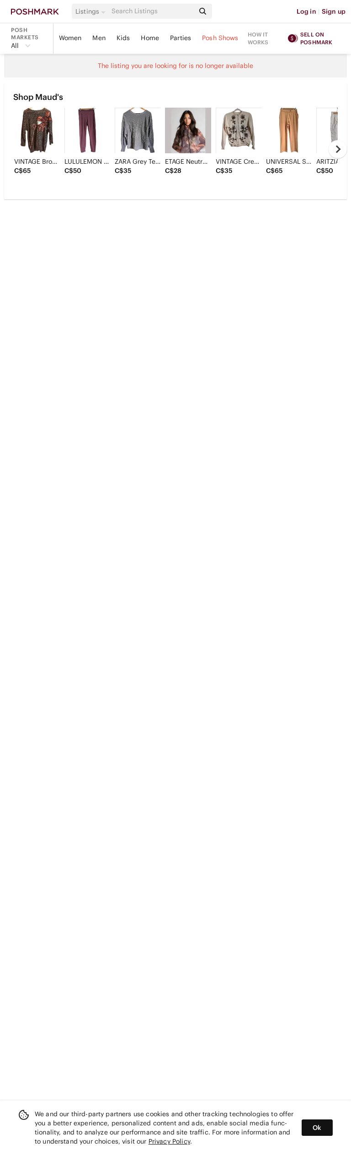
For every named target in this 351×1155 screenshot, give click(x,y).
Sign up (334, 11)
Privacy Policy (169, 1141)
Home (150, 38)
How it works (258, 38)
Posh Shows (220, 38)
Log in (306, 11)
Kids (123, 38)
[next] (338, 149)
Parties (180, 38)
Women (70, 38)
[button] (91, 11)
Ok (317, 1128)
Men (98, 38)
